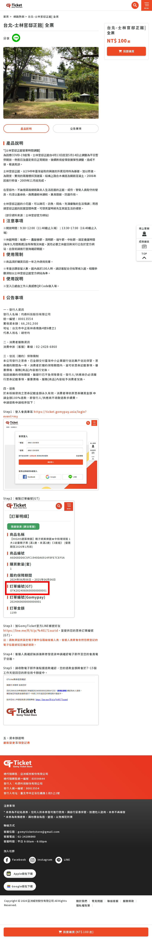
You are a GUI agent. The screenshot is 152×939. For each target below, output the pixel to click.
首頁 (6, 16)
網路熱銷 (18, 16)
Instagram (45, 859)
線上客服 (144, 228)
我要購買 (128, 51)
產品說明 (26, 128)
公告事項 (75, 128)
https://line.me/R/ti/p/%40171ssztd (30, 630)
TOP (144, 253)
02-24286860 (27, 836)
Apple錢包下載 (23, 873)
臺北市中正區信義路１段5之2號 (40, 793)
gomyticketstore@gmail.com (39, 832)
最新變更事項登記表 (16, 743)
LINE (67, 859)
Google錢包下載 (22, 886)
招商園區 (144, 241)
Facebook (19, 859)
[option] (51, 83)
